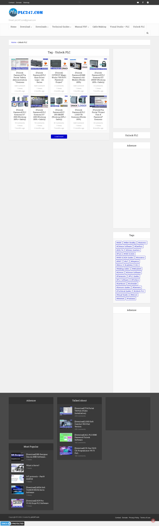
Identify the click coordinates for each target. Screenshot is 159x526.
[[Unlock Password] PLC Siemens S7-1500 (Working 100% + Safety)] (19, 101)
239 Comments (80, 416)
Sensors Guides (124, 287)
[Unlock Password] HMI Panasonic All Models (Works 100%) (78, 77)
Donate (125, 517)
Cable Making (99, 26)
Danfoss (139, 246)
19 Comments (20, 123)
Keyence (135, 261)
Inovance (140, 257)
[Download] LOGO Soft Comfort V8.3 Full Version (84, 424)
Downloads (41, 26)
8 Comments (98, 123)
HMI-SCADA (129, 254)
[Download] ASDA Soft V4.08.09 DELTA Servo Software (35, 490)
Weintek (121, 298)
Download (25, 26)
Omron (120, 272)
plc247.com (35, 517)
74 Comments (39, 123)
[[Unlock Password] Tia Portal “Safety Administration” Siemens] (19, 64)
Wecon (134, 295)
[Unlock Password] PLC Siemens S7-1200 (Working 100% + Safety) (39, 115)
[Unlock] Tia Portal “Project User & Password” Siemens (98, 115)
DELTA (120, 250)
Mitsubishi (137, 269)
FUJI (119, 254)
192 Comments (80, 443)
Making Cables (123, 269)
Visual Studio (123, 295)
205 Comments (80, 429)
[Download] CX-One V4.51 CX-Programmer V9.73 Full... (85, 450)
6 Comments (98, 86)
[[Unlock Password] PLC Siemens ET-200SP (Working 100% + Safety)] (98, 64)
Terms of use (145, 517)
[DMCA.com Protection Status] (12, 523)
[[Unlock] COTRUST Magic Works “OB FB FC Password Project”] (59, 64)
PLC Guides (134, 276)
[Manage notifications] (153, 521)
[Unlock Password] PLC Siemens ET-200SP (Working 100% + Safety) (98, 77)
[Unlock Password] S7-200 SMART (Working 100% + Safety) (59, 115)
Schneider (133, 283)
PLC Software (123, 280)
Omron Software (134, 272)
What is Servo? (32, 465)
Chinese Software (125, 246)
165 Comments (80, 456)
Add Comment (20, 86)
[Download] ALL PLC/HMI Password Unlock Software (86, 437)
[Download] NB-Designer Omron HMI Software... (37, 455)
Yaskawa (131, 298)
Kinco (120, 265)
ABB (119, 242)
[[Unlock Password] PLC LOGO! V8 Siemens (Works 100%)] (78, 101)
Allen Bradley (130, 242)
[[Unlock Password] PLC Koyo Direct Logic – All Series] (39, 64)
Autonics (142, 242)
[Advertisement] (105, 14)
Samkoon (121, 283)
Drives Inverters (133, 250)
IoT (126, 261)
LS (138, 265)
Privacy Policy (134, 517)
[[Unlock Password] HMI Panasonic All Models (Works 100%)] (78, 64)
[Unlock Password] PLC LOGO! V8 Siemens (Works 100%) (78, 115)
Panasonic (122, 276)
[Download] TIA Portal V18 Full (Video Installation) (84, 410)
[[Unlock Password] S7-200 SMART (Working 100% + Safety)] (59, 101)
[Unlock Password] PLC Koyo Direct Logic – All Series (39, 77)
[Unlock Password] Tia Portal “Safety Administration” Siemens (20, 77)
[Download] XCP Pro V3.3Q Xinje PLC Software (37, 502)
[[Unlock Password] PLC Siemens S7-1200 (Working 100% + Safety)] (39, 101)
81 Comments (59, 123)
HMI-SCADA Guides (125, 257)
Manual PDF (81, 26)
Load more (59, 136)
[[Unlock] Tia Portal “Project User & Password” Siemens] (98, 101)
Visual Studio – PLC (119, 26)
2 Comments (59, 86)
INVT (120, 261)
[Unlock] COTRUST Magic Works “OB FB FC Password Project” (59, 77)
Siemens (137, 287)
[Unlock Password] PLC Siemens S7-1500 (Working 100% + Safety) (19, 115)
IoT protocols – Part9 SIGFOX (35, 477)
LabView (129, 265)
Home (13, 26)
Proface (136, 280)
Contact (118, 517)
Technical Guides (60, 26)
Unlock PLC (139, 26)
